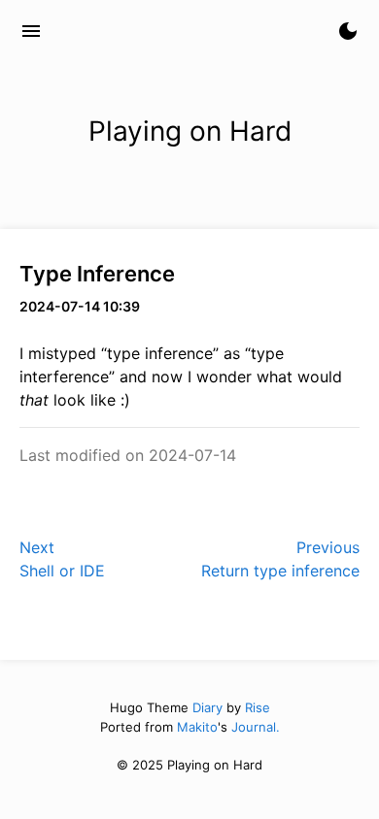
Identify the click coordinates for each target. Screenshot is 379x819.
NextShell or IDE (62, 559)
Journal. (255, 727)
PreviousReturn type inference (280, 559)
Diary (207, 707)
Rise (257, 707)
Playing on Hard (139, 31)
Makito (197, 727)
